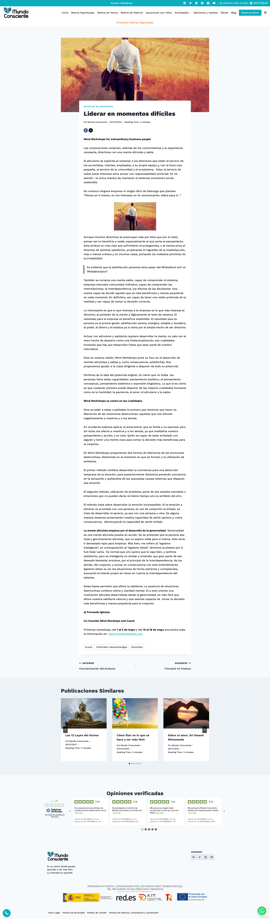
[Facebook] (202, 3)
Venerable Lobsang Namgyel (111, 647)
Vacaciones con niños (159, 12)
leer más (79, 813)
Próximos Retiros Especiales (135, 22)
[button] (262, 911)
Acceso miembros (121, 3)
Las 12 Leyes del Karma (82, 735)
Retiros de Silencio (132, 12)
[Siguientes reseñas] (224, 811)
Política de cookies (97, 912)
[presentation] (84, 713)
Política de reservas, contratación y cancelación (133, 912)
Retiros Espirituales (82, 12)
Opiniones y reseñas (206, 12)
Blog (233, 12)
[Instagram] (208, 3)
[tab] (129, 763)
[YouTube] (214, 3)
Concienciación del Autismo (97, 666)
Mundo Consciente (97, 122)
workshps (137, 647)
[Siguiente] (204, 729)
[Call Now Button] (7, 913)
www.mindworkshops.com (125, 634)
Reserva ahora (250, 12)
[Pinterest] (196, 3)
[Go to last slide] (65, 729)
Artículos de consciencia (98, 106)
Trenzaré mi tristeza (177, 666)
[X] (91, 130)
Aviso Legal (54, 912)
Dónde (224, 12)
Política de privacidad (74, 912)
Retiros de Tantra (107, 12)
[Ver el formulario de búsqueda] (265, 12)
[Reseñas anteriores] (70, 811)
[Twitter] (190, 3)
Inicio (65, 12)
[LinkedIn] (184, 3)
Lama (88, 647)
